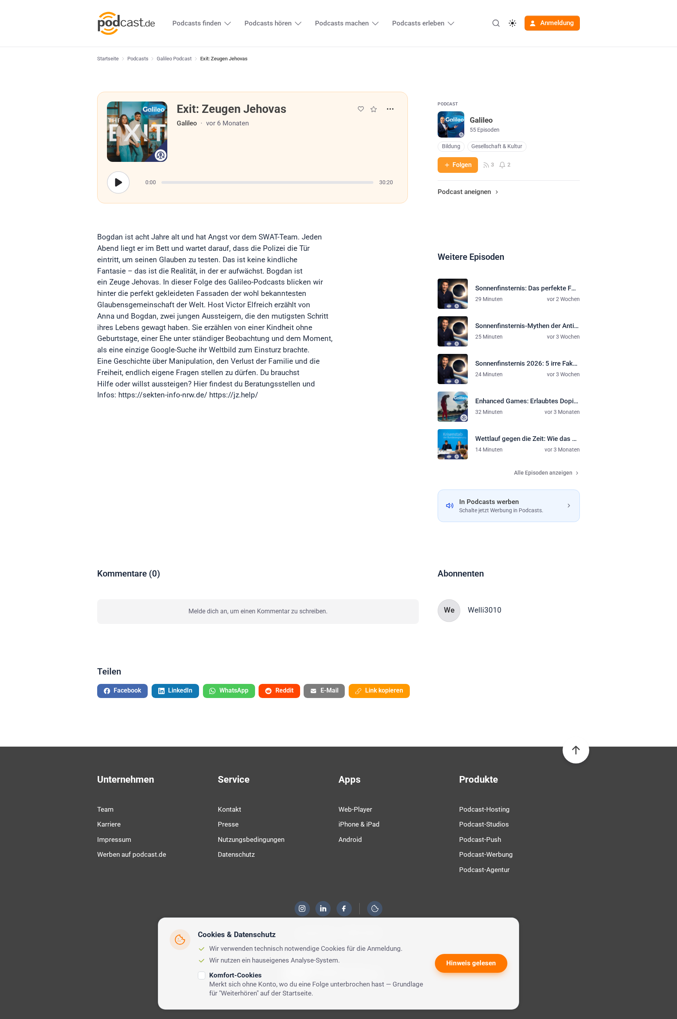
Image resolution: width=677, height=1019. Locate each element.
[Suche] (496, 23)
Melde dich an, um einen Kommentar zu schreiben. (258, 611)
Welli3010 (484, 610)
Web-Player (355, 809)
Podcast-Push (480, 839)
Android (350, 839)
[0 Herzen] (361, 109)
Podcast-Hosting (484, 809)
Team (105, 809)
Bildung (451, 146)
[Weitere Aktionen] (390, 109)
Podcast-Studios (484, 824)
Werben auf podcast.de (131, 854)
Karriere (109, 824)
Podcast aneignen (464, 192)
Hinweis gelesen (471, 963)
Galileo (187, 123)
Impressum (114, 839)
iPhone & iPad (359, 824)
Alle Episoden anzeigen (543, 473)
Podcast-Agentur (484, 870)
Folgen (462, 165)
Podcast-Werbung (486, 854)
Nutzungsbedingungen (251, 839)
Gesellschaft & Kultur (496, 146)
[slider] (267, 182)
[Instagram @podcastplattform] (302, 908)
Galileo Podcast (174, 59)
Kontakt (229, 809)
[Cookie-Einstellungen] (375, 908)
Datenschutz (236, 854)
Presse (228, 824)
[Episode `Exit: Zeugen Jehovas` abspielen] (118, 182)
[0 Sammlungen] (373, 109)
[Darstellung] (512, 23)
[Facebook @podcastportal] (344, 908)
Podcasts (137, 59)
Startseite (108, 59)
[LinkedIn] (323, 908)
